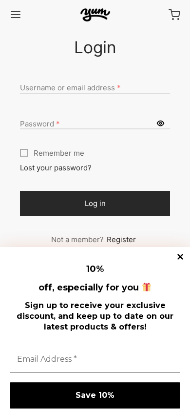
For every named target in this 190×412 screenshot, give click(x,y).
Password (40, 123)
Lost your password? (56, 167)
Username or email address (70, 87)
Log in (95, 203)
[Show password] (160, 124)
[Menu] (15, 14)
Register (121, 239)
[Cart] (174, 15)
